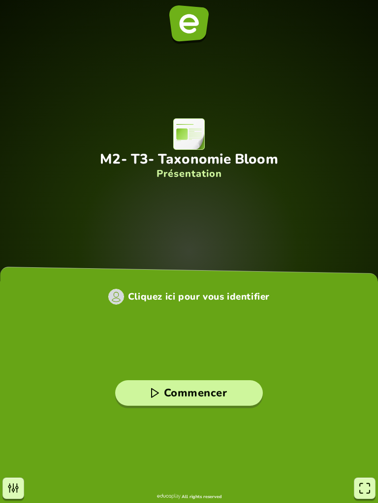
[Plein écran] (365, 488)
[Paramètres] (13, 488)
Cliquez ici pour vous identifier (199, 297)
